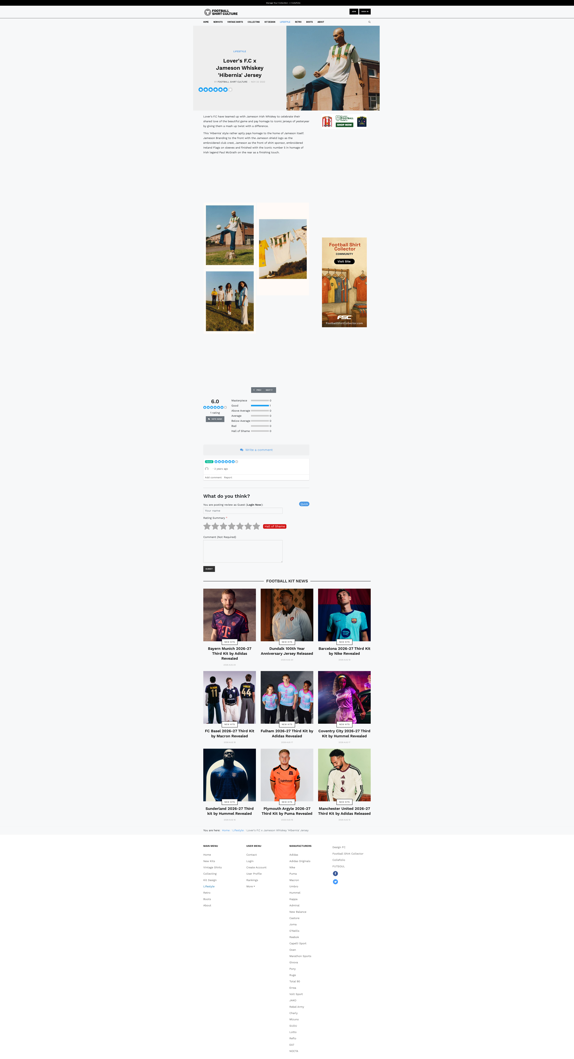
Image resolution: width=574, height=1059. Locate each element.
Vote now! (216, 419)
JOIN (354, 11)
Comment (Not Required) (219, 537)
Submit (209, 569)
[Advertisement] (256, 178)
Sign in (364, 11)
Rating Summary (215, 517)
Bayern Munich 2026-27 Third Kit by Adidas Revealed (229, 653)
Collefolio (295, 3)
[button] (256, 886)
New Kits (229, 642)
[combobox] (369, 22)
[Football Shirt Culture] (221, 12)
